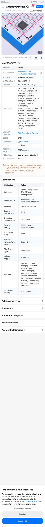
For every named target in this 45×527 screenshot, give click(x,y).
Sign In (39, 7)
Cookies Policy (31, 501)
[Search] (27, 6)
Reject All (22, 514)
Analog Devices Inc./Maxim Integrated (27, 72)
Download (24, 141)
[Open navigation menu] (3, 6)
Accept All (22, 521)
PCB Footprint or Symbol (28, 133)
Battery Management (19, 11)
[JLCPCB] (15, 8)
